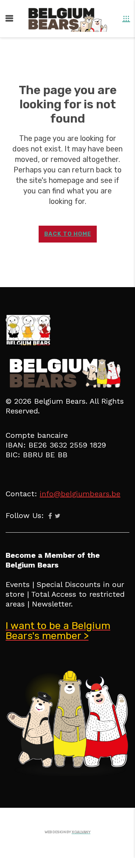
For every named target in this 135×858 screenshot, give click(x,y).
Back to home (67, 234)
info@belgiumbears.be (80, 493)
